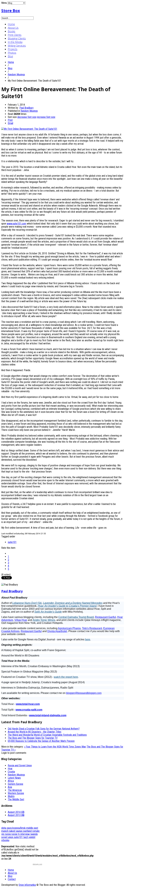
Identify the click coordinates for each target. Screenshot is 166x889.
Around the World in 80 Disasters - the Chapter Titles (34, 731)
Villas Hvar (20, 620)
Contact (12, 879)
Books (11, 31)
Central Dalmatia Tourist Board (76, 617)
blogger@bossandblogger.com (83, 693)
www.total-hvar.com (28, 704)
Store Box (10, 10)
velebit (32, 837)
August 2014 (16, 812)
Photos (12, 52)
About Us (13, 28)
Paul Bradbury (26, 107)
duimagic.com (37, 864)
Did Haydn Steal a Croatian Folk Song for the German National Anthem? (44, 728)
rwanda (34, 834)
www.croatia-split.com (29, 709)
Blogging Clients (17, 38)
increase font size (46, 117)
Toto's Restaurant (92, 628)
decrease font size (26, 117)
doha (4, 827)
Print (10, 120)
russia (8, 834)
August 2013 (16, 815)
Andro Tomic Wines (44, 620)
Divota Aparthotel (57, 631)
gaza (9, 827)
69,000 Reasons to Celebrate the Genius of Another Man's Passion (41, 741)
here (87, 639)
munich (5, 831)
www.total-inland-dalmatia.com (47, 715)
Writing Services (17, 45)
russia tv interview (20, 834)
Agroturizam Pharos (69, 628)
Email (10, 123)
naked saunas (16, 831)
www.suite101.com (16, 223)
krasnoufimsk (19, 827)
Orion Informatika (27, 884)
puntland (27, 831)
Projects (12, 49)
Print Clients (14, 35)
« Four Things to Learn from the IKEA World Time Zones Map (55, 746)
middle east (32, 827)
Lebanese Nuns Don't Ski (27, 603)
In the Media (15, 42)
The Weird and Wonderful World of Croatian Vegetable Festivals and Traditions (47, 734)
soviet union (7, 837)
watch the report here (66, 677)
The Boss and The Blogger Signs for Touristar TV (33, 737)
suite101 (12, 542)
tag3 (26, 837)
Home (11, 24)
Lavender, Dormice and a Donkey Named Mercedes (72, 603)
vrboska (5, 840)
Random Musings (16, 74)
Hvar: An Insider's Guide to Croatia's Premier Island (67, 606)
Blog (10, 56)
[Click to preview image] (29, 128)
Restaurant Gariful (105, 617)
